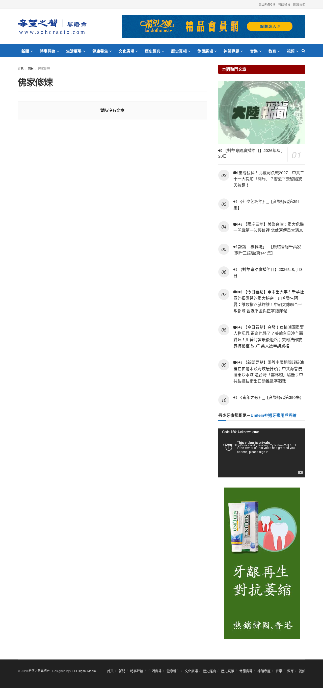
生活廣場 (74, 51)
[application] (261, 452)
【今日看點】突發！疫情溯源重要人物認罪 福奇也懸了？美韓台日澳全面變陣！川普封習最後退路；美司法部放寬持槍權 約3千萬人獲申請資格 (268, 336)
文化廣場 (126, 51)
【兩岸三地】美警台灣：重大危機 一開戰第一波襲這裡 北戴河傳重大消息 (268, 227)
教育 (272, 51)
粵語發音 (284, 4)
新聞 (25, 51)
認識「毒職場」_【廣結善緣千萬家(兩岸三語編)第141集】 (267, 250)
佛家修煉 (44, 68)
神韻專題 (231, 51)
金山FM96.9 (267, 4)
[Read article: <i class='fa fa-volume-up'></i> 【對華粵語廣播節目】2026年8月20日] (261, 112)
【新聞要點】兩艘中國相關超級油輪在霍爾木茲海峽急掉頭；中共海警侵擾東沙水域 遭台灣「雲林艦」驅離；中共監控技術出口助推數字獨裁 (268, 371)
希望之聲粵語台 (39, 671)
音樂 (254, 51)
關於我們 (299, 4)
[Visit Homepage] (52, 26)
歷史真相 (179, 51)
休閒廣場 (205, 51)
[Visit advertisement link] (213, 26)
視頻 (291, 51)
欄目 (31, 68)
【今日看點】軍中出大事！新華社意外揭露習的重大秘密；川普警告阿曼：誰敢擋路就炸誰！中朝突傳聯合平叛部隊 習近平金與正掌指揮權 (268, 301)
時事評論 (48, 51)
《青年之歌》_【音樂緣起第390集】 (270, 397)
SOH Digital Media (83, 671)
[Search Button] (303, 50)
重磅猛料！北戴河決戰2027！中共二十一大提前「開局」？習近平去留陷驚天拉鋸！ (268, 179)
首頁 (21, 68)
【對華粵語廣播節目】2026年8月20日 (250, 153)
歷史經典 (152, 51)
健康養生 (100, 51)
